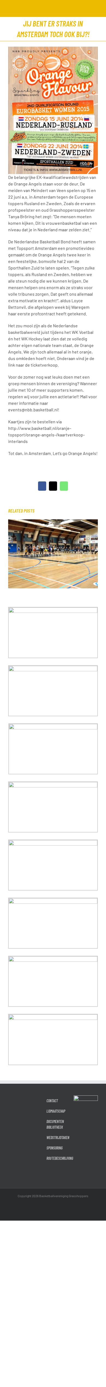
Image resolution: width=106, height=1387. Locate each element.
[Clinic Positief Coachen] (53, 522)
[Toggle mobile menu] (95, 8)
